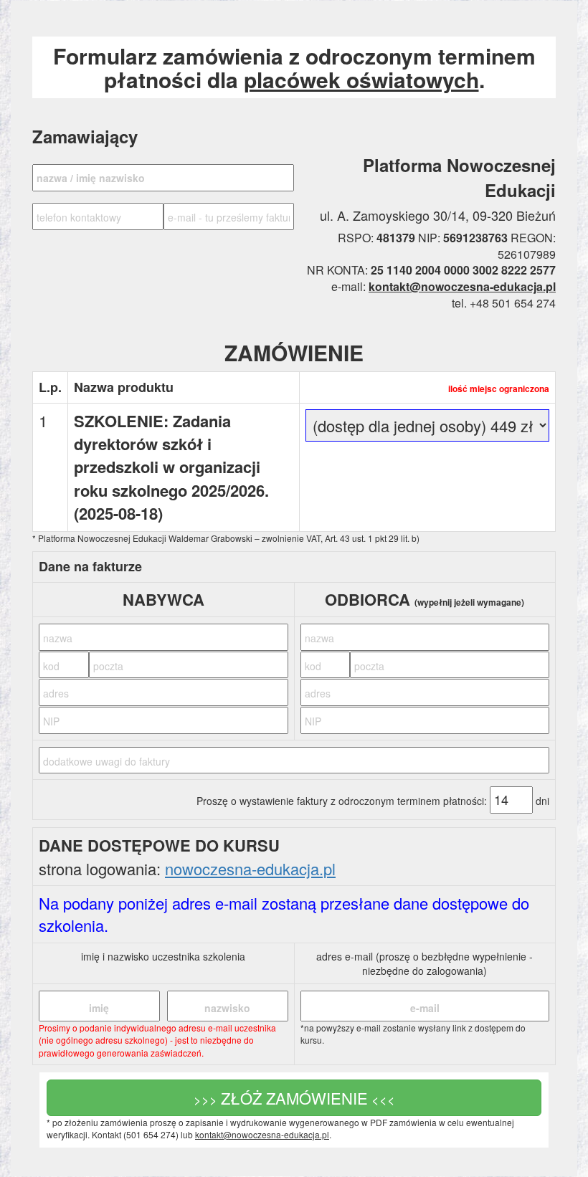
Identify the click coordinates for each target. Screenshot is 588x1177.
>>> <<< (294, 1098)
